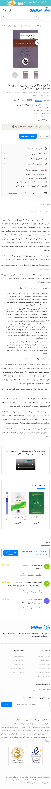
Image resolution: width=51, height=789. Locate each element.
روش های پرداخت (18, 660)
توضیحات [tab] (44, 211)
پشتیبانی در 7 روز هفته (34, 164)
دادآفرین (28, 731)
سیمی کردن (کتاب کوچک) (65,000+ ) (29, 127)
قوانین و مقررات (44, 656)
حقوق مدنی (39, 26)
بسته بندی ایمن (37, 154)
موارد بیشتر (44, 116)
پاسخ (23, 574)
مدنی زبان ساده (44, 204)
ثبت (6, 704)
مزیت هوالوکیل (44, 664)
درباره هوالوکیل (44, 668)
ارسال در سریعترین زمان (34, 149)
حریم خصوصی (44, 660)
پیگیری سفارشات (17, 668)
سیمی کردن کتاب (43, 676)
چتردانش (34, 731)
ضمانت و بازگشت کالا (16, 672)
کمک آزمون (46, 734)
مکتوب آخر (12, 731)
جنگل (40, 731)
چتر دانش (40, 108)
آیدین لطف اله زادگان (24, 105)
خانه (48, 26)
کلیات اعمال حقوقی (37, 517)
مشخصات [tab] (32, 211)
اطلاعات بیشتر (12, 193)
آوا (32, 734)
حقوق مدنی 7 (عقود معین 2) (19, 518)
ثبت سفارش (19, 656)
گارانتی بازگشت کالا (36, 159)
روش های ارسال (18, 664)
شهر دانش (37, 734)
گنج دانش (46, 731)
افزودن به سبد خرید (27, 136)
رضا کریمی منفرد (37, 105)
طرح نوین (5, 731)
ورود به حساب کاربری (11, 553)
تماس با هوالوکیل (43, 672)
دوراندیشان (20, 731)
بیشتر (46, 741)
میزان (7, 727)
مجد (3, 727)
